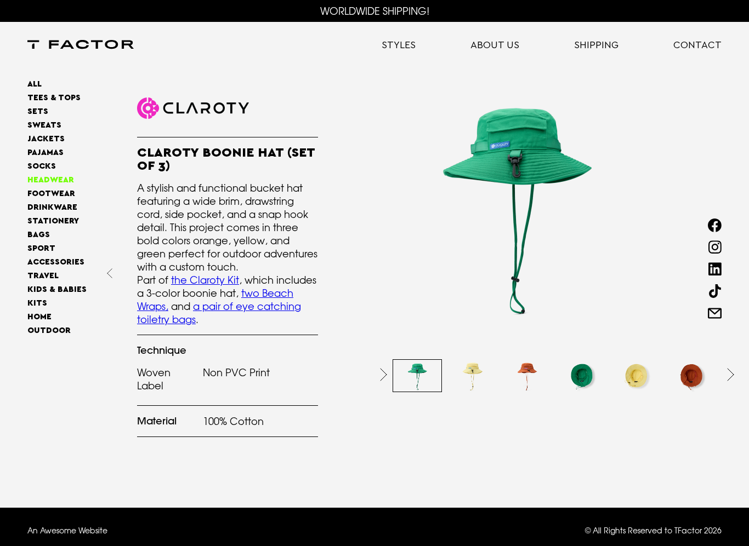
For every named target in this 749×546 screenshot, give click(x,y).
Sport (41, 248)
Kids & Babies (57, 289)
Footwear (51, 193)
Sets (37, 111)
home (39, 317)
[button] (383, 375)
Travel (43, 276)
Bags (38, 235)
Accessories (55, 262)
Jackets (46, 139)
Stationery (53, 221)
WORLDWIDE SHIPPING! (374, 11)
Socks (41, 166)
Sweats (44, 125)
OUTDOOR (49, 330)
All (34, 84)
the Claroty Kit (205, 280)
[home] (80, 45)
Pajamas (45, 152)
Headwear (50, 180)
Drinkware (52, 207)
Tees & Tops (54, 98)
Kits (37, 303)
